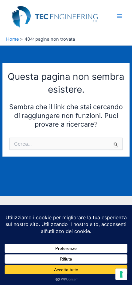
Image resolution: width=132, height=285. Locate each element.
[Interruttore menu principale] (119, 16)
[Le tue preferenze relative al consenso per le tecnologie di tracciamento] (121, 274)
